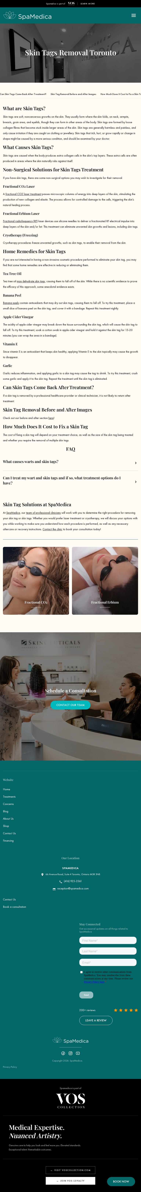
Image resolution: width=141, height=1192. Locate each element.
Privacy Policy (10, 1066)
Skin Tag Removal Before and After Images (73, 94)
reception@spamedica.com (73, 888)
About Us (8, 819)
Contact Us (9, 833)
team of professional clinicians (43, 513)
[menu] (133, 15)
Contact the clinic (52, 529)
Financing (8, 841)
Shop (6, 826)
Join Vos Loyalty (70, 1180)
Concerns (8, 804)
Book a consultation (14, 907)
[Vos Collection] (71, 3)
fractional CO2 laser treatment (23, 194)
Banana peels (11, 303)
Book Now (121, 1181)
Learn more (88, 3)
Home (6, 789)
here (51, 418)
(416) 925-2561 (73, 881)
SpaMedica (13, 513)
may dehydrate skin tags (31, 281)
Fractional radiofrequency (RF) (20, 221)
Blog (5, 811)
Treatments (9, 797)
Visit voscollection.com (70, 1170)
